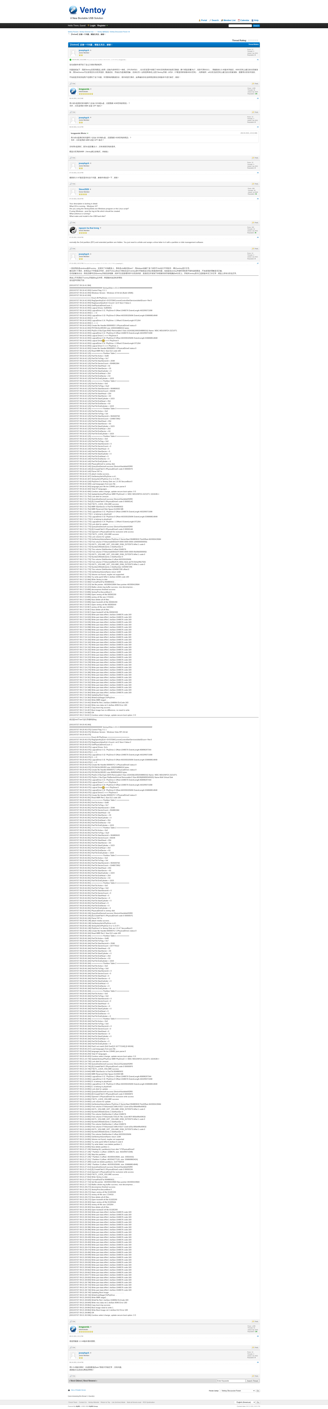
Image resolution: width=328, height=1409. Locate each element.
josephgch (84, 50)
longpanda (122, 59)
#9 (258, 1362)
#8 (258, 1336)
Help (256, 20)
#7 (258, 263)
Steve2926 (84, 189)
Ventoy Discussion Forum (119, 32)
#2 (258, 98)
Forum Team (73, 1402)
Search (215, 20)
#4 (258, 172)
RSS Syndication (149, 1402)
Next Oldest (76, 1381)
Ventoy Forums (73, 32)
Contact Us (83, 1402)
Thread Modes (253, 44)
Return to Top (105, 1402)
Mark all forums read (134, 1402)
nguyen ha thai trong (89, 228)
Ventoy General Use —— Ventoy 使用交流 (94, 32)
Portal (204, 20)
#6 (258, 237)
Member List (229, 20)
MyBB (78, 1406)
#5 (258, 199)
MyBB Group (93, 1406)
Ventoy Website (93, 1402)
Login (93, 25)
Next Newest (89, 1381)
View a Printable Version (78, 1390)
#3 (258, 127)
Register (101, 25)
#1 (258, 59)
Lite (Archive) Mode (118, 1402)
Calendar (244, 20)
